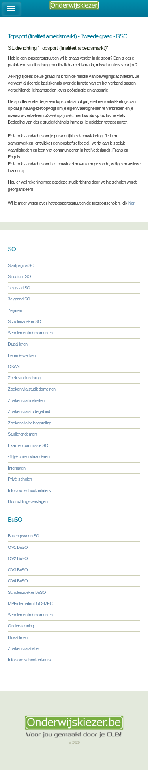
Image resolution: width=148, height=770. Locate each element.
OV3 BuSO (18, 569)
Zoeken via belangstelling (29, 423)
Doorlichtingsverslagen (27, 501)
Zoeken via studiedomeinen (32, 389)
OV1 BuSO (18, 547)
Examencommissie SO (28, 445)
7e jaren (15, 310)
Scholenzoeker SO (24, 321)
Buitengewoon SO (23, 535)
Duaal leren (18, 344)
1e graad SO (19, 287)
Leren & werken (22, 355)
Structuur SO (19, 276)
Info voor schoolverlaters (29, 490)
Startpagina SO (21, 265)
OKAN (13, 366)
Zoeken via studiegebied (29, 411)
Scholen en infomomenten (30, 333)
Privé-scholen (20, 479)
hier (131, 203)
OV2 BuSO (18, 558)
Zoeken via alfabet (23, 648)
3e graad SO (19, 299)
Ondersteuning (21, 626)
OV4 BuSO (18, 580)
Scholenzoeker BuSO (27, 592)
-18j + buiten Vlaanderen (28, 456)
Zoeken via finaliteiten (26, 400)
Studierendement (22, 434)
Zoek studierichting (24, 378)
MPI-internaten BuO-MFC (30, 603)
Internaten (16, 468)
